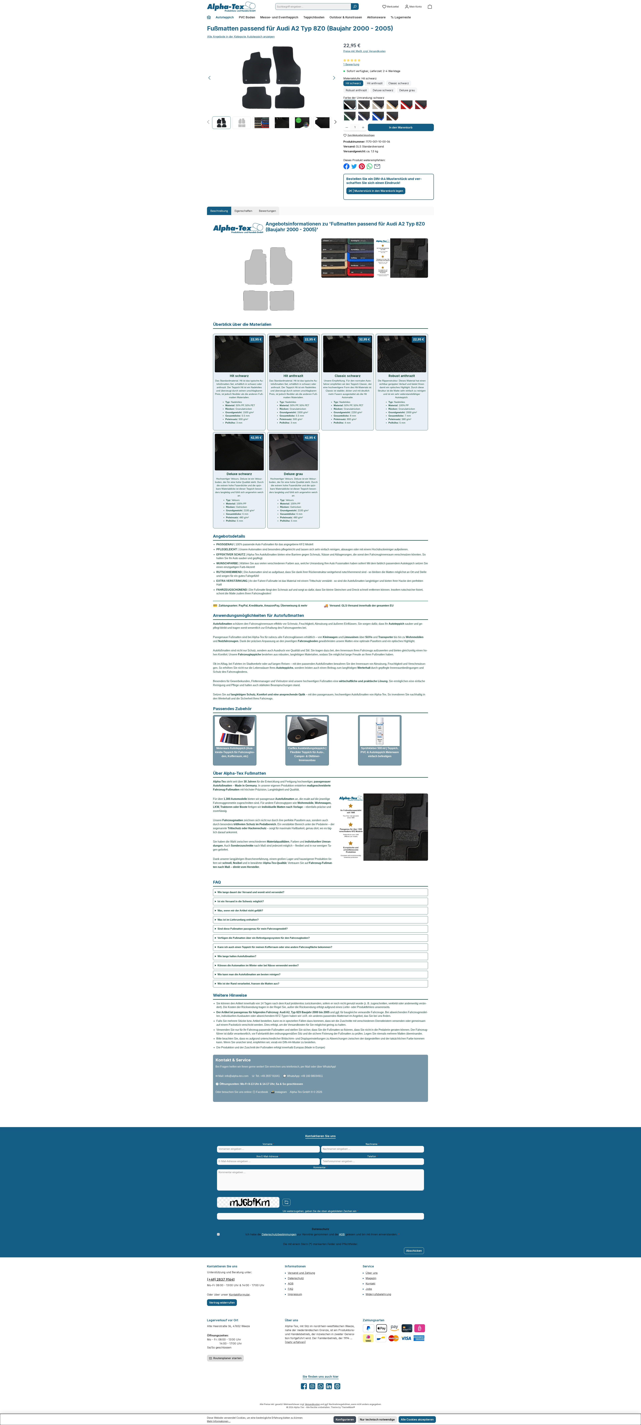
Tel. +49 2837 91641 (268, 1076)
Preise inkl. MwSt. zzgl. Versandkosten (364, 51)
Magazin (371, 1278)
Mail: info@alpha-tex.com (233, 1076)
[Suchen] (355, 6)
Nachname (372, 1144)
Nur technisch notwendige (377, 1419)
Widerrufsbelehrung (378, 1294)
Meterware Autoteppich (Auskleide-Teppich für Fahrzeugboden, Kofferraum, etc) (235, 752)
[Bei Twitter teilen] (354, 166)
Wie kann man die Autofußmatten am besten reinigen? (249, 974)
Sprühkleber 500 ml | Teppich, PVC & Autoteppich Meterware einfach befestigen (380, 752)
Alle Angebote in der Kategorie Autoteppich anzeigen (241, 36)
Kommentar (320, 1167)
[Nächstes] (334, 77)
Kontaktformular (239, 1294)
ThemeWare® (348, 1407)
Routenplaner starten (227, 1358)
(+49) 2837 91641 (221, 1279)
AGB (342, 1234)
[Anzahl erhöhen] (363, 127)
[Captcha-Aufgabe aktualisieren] (286, 1202)
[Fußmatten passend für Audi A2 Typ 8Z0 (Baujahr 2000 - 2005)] (272, 78)
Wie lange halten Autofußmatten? (237, 956)
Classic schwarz (398, 83)
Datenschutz (296, 1278)
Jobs (369, 1289)
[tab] (219, 211)
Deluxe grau (407, 90)
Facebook (262, 1092)
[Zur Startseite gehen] (231, 7)
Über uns (372, 1273)
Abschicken (414, 1250)
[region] (272, 85)
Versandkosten (312, 1404)
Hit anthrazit (374, 83)
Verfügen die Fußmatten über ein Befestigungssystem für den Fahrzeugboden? (264, 937)
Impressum (295, 1294)
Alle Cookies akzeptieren (417, 1419)
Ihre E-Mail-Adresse (268, 1156)
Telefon (372, 1156)
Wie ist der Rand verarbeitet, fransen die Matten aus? (248, 983)
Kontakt (370, 1283)
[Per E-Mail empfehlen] (377, 166)
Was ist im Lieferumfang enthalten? (238, 919)
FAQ (290, 1289)
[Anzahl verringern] (346, 127)
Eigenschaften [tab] (243, 211)
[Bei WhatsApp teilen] (369, 166)
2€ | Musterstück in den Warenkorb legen (376, 190)
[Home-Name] (210, 17)
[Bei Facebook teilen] (346, 166)
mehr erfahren (295, 1342)
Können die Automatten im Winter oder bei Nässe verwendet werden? (258, 965)
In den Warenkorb (400, 127)
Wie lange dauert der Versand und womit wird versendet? (251, 892)
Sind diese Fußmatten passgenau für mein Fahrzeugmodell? (253, 928)
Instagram (281, 1092)
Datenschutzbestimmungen (279, 1234)
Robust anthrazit (356, 90)
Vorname (268, 1144)
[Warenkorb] (430, 6)
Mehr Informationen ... (219, 1421)
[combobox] (313, 6)
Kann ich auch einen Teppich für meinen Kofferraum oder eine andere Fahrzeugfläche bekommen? (275, 947)
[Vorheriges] (209, 77)
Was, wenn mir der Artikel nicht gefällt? (240, 910)
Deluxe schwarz (383, 90)
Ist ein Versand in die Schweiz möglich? (241, 901)
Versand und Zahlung (301, 1273)
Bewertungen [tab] (267, 211)
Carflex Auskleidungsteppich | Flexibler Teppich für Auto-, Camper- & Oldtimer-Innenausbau (307, 754)
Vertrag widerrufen (222, 1302)
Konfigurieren (345, 1419)
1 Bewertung (351, 64)
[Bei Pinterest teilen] (362, 166)
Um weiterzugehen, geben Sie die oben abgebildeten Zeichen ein (320, 1211)
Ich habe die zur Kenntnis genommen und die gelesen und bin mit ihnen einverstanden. (322, 1234)
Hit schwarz (353, 83)
